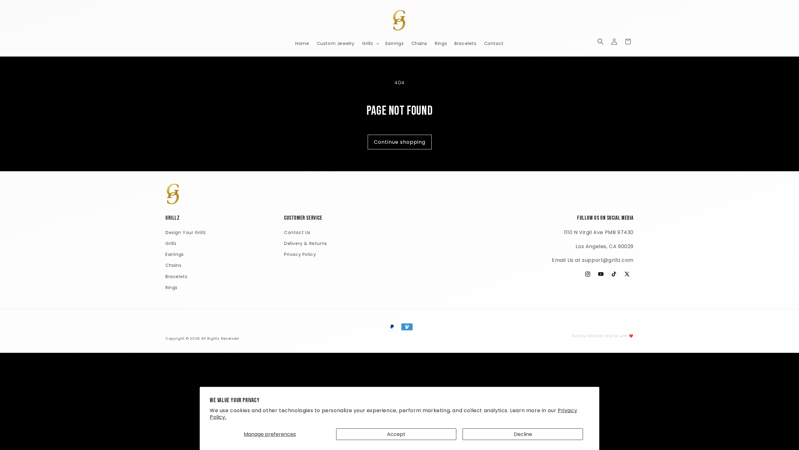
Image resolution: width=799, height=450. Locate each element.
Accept (396, 434)
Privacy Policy (300, 254)
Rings (171, 287)
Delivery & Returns (305, 243)
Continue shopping (399, 142)
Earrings (174, 254)
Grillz (171, 243)
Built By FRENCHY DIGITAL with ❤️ (603, 335)
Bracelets (176, 276)
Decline (523, 434)
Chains (173, 265)
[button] (370, 43)
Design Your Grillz (185, 232)
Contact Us (297, 232)
